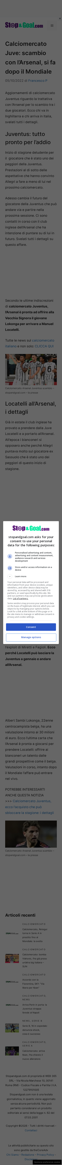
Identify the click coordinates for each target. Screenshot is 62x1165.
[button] (31, 576)
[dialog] (31, 582)
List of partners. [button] (20, 598)
